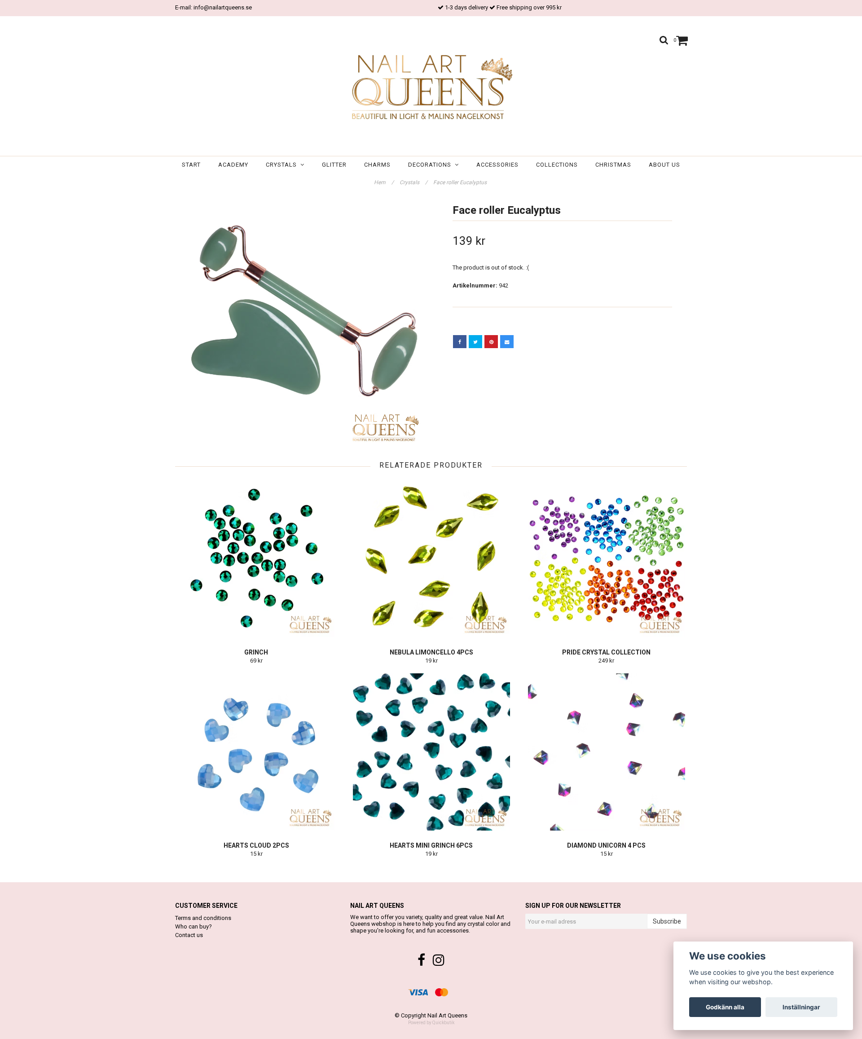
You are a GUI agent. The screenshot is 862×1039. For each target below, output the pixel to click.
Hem (384, 182)
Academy (233, 164)
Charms (377, 164)
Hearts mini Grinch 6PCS (431, 845)
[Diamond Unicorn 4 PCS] (606, 752)
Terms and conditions (203, 918)
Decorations (431, 164)
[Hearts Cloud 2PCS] (256, 752)
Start (191, 164)
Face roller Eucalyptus (460, 182)
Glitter (334, 164)
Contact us (189, 935)
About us (664, 164)
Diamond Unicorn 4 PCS (606, 845)
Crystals (283, 164)
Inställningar (801, 1007)
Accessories (497, 164)
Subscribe (667, 921)
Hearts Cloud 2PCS (256, 845)
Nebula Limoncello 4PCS (431, 652)
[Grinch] (256, 558)
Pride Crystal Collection (606, 652)
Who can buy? (193, 926)
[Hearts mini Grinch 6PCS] (431, 752)
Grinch (256, 652)
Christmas (613, 164)
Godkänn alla (725, 1007)
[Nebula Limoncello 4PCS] (431, 558)
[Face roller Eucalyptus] (299, 323)
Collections (557, 164)
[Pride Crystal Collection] (606, 558)
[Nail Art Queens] (430, 88)
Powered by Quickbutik (431, 1022)
